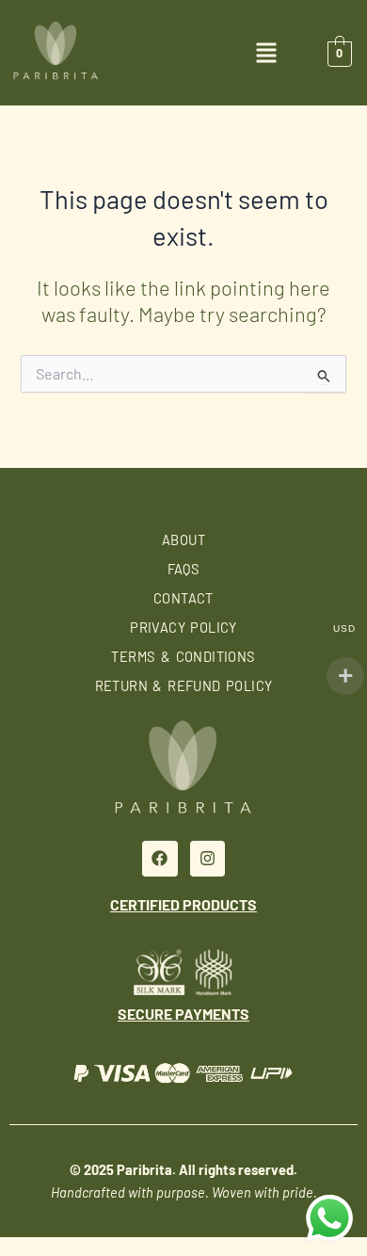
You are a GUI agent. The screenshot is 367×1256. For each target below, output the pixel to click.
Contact (183, 597)
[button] (266, 55)
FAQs (184, 568)
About (183, 539)
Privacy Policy (183, 627)
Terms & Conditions (183, 656)
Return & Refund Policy (184, 685)
